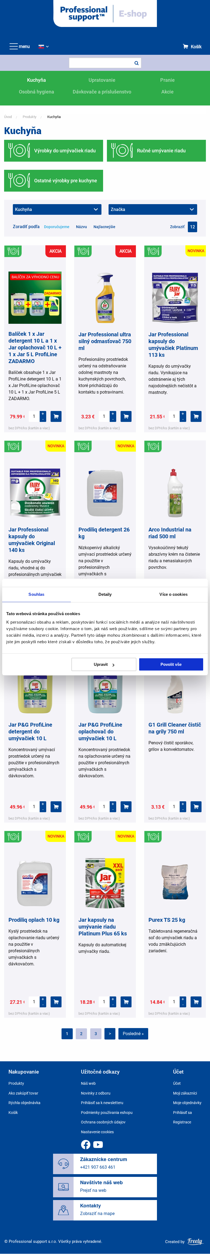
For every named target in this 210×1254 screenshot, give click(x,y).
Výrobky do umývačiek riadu (65, 150)
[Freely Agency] (195, 1241)
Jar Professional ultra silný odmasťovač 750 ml (104, 341)
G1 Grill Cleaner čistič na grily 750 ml (174, 728)
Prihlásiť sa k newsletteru (102, 1103)
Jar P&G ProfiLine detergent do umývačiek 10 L (30, 731)
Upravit (101, 664)
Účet (177, 1083)
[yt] (98, 1144)
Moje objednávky (187, 1103)
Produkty (29, 117)
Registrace (182, 1122)
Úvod (8, 117)
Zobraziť (177, 227)
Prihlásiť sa (182, 1112)
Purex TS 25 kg (166, 920)
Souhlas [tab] (36, 594)
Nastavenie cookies (97, 1132)
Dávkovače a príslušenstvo (102, 92)
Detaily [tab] (105, 594)
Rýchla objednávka (24, 1103)
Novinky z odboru (95, 1093)
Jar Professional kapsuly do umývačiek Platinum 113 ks (173, 344)
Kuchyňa (36, 80)
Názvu (81, 227)
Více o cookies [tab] (173, 594)
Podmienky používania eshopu (107, 1112)
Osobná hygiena (36, 92)
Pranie (167, 80)
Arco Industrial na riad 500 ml (169, 533)
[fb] (86, 1144)
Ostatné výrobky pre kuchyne (65, 180)
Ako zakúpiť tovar (23, 1093)
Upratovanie (102, 80)
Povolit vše (171, 664)
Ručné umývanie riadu (161, 150)
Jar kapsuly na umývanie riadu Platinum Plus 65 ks (102, 927)
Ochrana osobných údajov (103, 1122)
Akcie (167, 92)
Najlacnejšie (104, 227)
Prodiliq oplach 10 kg (33, 920)
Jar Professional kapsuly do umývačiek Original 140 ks (31, 539)
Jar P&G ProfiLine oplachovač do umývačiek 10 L (100, 731)
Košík (196, 46)
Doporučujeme (56, 227)
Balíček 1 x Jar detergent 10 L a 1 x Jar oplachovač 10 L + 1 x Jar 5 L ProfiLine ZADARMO (35, 347)
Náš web (88, 1083)
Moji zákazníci (185, 1093)
